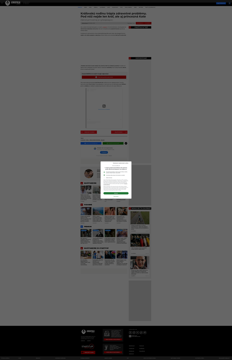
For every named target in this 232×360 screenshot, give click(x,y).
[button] (116, 178)
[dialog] (116, 180)
